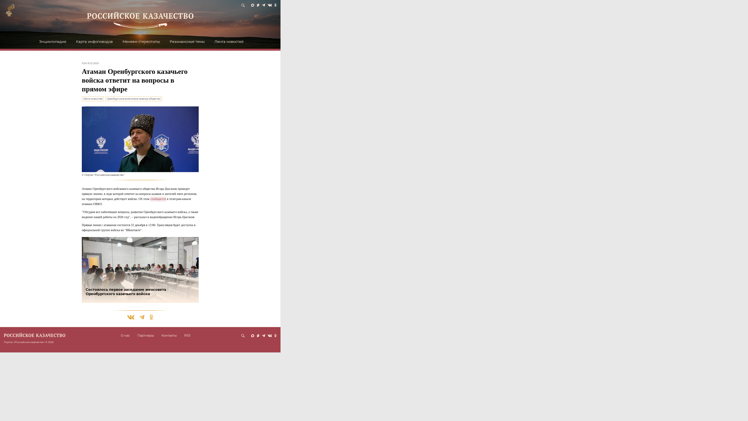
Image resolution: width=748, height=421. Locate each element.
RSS (187, 335)
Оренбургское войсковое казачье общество (134, 98)
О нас (125, 335)
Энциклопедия (52, 42)
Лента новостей (228, 42)
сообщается (158, 199)
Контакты (169, 335)
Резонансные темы (187, 42)
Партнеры (145, 335)
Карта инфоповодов (94, 42)
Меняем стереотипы (141, 42)
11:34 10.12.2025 (90, 63)
